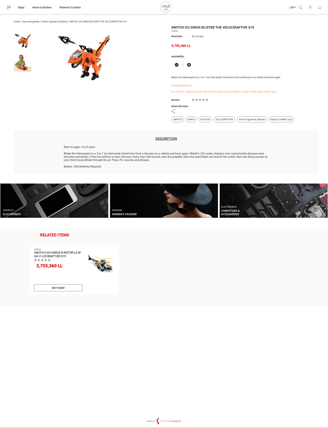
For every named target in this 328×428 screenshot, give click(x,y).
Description (166, 139)
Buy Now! (58, 288)
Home (17, 21)
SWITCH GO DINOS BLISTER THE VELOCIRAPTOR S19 (98, 21)
